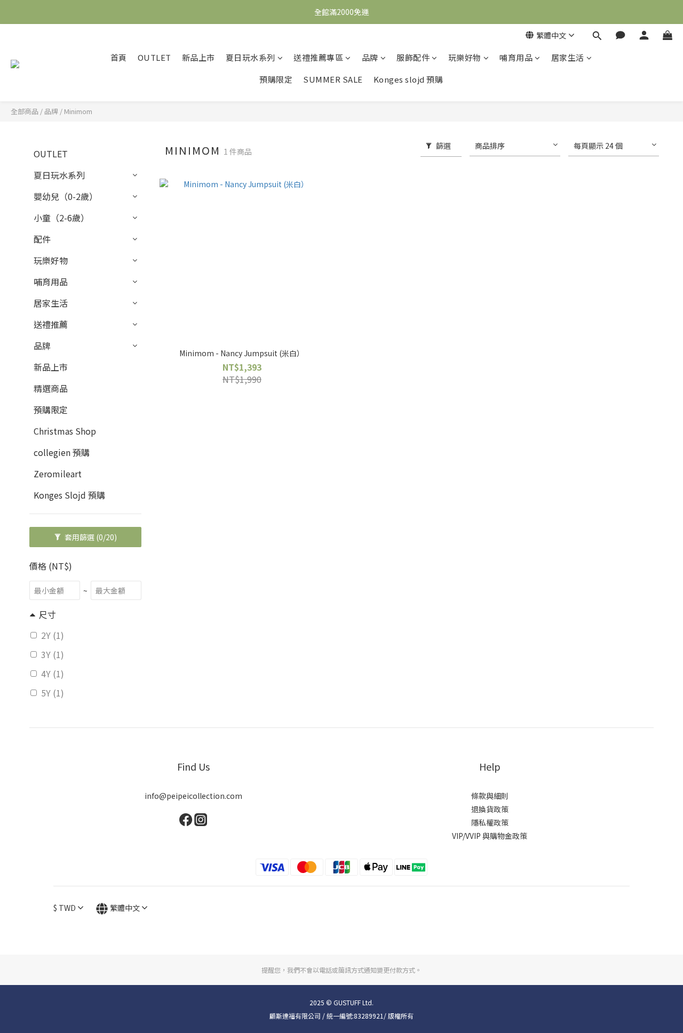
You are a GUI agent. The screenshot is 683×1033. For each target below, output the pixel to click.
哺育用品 (516, 57)
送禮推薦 (51, 324)
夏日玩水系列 (250, 57)
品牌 (370, 57)
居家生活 (567, 57)
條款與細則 (490, 795)
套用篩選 (90, 537)
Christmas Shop (65, 431)
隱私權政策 (490, 822)
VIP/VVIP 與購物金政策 (489, 835)
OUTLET (154, 57)
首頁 (118, 57)
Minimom (78, 111)
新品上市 (198, 57)
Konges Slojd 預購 (69, 495)
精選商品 (51, 388)
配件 (42, 239)
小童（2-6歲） (61, 217)
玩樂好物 (464, 57)
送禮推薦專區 (318, 57)
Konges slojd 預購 (408, 79)
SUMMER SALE (333, 79)
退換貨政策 (490, 809)
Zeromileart (58, 473)
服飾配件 (413, 57)
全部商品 (24, 111)
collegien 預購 (62, 452)
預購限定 (275, 79)
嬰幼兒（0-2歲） (66, 196)
